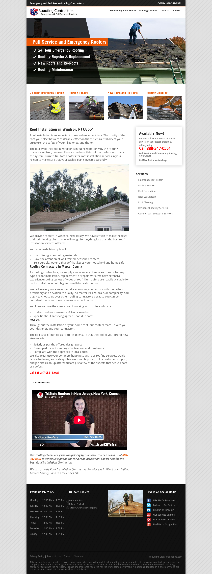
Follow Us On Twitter (164, 505)
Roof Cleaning (145, 202)
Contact (67, 556)
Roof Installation (147, 191)
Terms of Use (54, 556)
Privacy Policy (37, 556)
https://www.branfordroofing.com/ (83, 508)
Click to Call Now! (170, 10)
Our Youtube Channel (164, 515)
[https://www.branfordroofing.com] (55, 15)
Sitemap (78, 556)
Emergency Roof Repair (123, 10)
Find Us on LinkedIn (163, 510)
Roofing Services (148, 10)
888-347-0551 (173, 3)
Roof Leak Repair (147, 197)
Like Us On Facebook (164, 500)
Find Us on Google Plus (165, 524)
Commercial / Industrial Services (155, 214)
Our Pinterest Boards (164, 520)
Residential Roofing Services (153, 208)
